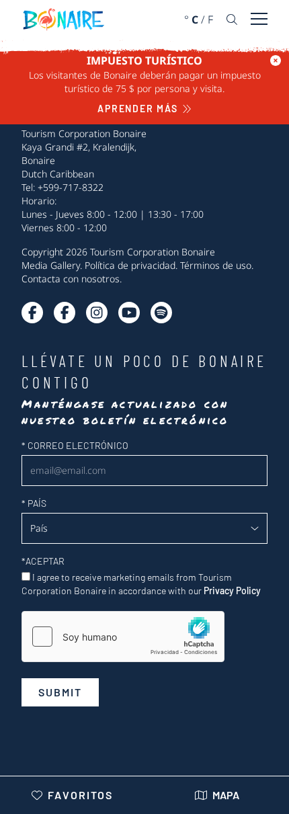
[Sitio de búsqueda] (231, 19)
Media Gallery (51, 265)
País (34, 503)
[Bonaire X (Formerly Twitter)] (32, 312)
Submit (60, 692)
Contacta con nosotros (71, 278)
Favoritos (80, 794)
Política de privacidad (130, 265)
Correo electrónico (75, 445)
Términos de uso (215, 265)
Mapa (225, 794)
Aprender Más (137, 108)
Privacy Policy (232, 590)
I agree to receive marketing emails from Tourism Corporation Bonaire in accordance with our (141, 583)
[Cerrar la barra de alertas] (275, 60)
